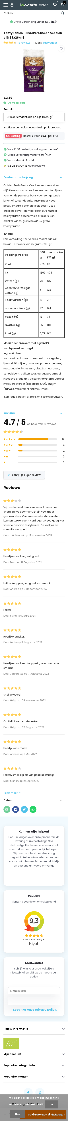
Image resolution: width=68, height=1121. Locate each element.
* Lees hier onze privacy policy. (34, 1009)
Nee (17, 1114)
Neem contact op (34, 875)
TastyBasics (50, 43)
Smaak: (8, 109)
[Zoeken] (63, 13)
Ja (51, 1104)
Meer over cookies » (44, 1114)
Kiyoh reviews (36, 166)
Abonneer (34, 1001)
